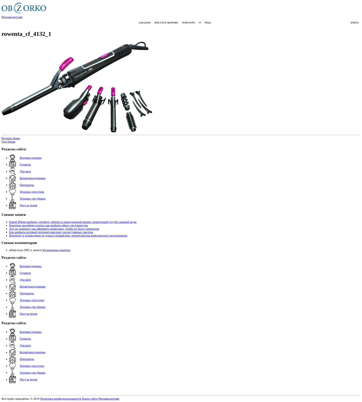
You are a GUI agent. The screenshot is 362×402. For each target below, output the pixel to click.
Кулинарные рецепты (56, 250)
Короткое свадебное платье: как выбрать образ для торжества (48, 225)
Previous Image (11, 138)
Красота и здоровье (166, 23)
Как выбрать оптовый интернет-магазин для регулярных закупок (51, 232)
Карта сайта (89, 398)
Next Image (8, 141)
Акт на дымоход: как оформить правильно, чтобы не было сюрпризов (54, 228)
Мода (208, 23)
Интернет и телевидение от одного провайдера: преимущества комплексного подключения (68, 235)
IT (200, 23)
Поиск (354, 23)
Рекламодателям (12, 17)
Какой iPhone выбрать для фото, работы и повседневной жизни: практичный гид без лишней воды (73, 222)
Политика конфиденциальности (60, 398)
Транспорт (188, 23)
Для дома (145, 23)
